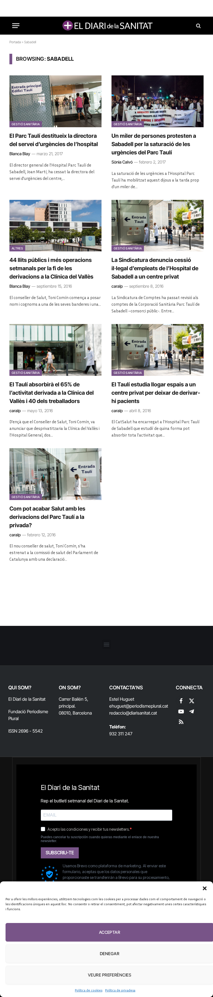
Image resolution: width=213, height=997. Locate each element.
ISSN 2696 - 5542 (25, 731)
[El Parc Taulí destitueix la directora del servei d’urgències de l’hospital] (55, 101)
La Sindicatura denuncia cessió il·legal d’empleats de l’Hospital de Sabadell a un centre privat (154, 268)
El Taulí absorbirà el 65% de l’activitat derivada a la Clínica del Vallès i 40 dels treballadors (51, 392)
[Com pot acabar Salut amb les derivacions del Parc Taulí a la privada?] (55, 474)
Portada (15, 42)
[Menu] (15, 25)
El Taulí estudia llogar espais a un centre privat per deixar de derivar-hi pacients (155, 392)
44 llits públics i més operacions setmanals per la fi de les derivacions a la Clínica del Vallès (51, 268)
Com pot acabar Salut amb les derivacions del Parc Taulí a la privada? (47, 517)
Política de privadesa (120, 990)
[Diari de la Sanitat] (106, 26)
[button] (204, 888)
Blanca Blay (19, 153)
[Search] (198, 25)
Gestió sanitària (26, 124)
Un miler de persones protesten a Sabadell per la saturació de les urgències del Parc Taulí (153, 144)
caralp (117, 286)
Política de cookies (88, 990)
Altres (17, 248)
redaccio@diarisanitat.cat (133, 713)
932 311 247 (120, 733)
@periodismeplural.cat (147, 706)
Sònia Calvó (122, 162)
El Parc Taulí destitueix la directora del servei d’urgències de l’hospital (53, 139)
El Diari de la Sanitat (26, 699)
